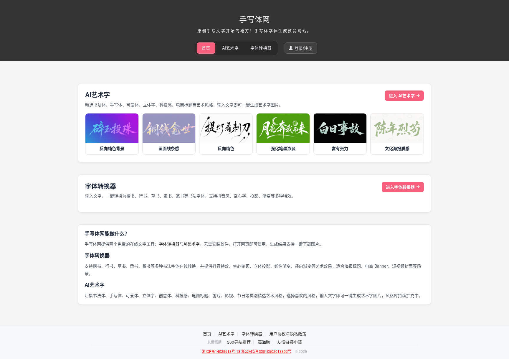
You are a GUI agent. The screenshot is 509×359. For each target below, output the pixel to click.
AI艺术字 (230, 48)
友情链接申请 (289, 342)
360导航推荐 (239, 342)
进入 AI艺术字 (402, 95)
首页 (206, 48)
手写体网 (254, 19)
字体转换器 (260, 48)
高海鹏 (264, 342)
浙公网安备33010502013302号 (266, 351)
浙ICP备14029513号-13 (221, 351)
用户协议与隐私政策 (287, 334)
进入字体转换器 (400, 187)
